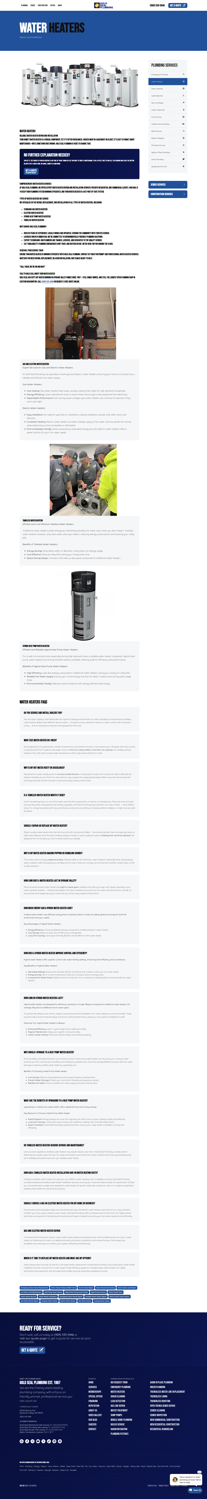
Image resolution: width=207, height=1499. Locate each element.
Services (93, 1387)
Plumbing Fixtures (158, 145)
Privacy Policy (164, 1485)
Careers (92, 1424)
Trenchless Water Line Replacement (167, 1392)
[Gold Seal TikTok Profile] (49, 1441)
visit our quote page (33, 1338)
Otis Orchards (175, 1466)
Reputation (94, 1406)
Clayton (44, 1466)
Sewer (32, 5)
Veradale (73, 1470)
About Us (93, 1410)
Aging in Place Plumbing (160, 152)
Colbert (62, 1466)
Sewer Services (158, 184)
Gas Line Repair (157, 103)
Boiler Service (156, 131)
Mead (143, 1466)
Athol (22, 1466)
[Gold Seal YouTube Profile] (38, 1441)
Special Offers (96, 1396)
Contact (92, 1429)
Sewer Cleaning (157, 1410)
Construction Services (162, 194)
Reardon (40, 1470)
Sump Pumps (156, 117)
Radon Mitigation (157, 138)
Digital (34, 1485)
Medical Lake (151, 1466)
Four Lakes (93, 1466)
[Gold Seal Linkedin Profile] (54, 1441)
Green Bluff (110, 1466)
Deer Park (80, 1466)
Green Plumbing (157, 159)
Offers (52, 5)
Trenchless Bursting (160, 1401)
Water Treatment (158, 110)
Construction (43, 5)
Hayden (126, 1466)
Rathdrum (32, 1470)
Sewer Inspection (158, 1415)
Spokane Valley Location (29, 1407)
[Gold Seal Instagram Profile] (32, 1441)
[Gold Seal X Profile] (43, 1441)
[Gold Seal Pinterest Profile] (60, 1441)
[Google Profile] (22, 1441)
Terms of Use (152, 1485)
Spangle (48, 1470)
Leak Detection (157, 96)
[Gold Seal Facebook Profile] (27, 1441)
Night (27, 1485)
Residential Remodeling (161, 1429)
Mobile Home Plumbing (160, 124)
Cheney (37, 1466)
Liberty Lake (135, 1466)
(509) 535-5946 (157, 5)
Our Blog (93, 1420)
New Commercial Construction (165, 1420)
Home (91, 1382)
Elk (86, 1466)
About (60, 5)
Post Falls (23, 1470)
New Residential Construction (164, 1424)
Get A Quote (31, 171)
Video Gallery (95, 1415)
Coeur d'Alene (53, 1466)
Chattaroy (28, 1466)
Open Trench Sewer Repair (162, 1406)
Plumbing (24, 5)
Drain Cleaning (157, 89)
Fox (30, 1485)
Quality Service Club (159, 166)
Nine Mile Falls (162, 1466)
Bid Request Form (119, 1382)
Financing (93, 1401)
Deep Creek (70, 1466)
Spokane (55, 1470)
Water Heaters (157, 82)
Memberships (95, 1392)
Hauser (119, 1466)
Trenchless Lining (158, 1396)
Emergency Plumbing (159, 74)
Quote (175, 5)
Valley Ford (64, 1470)
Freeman (101, 1466)
